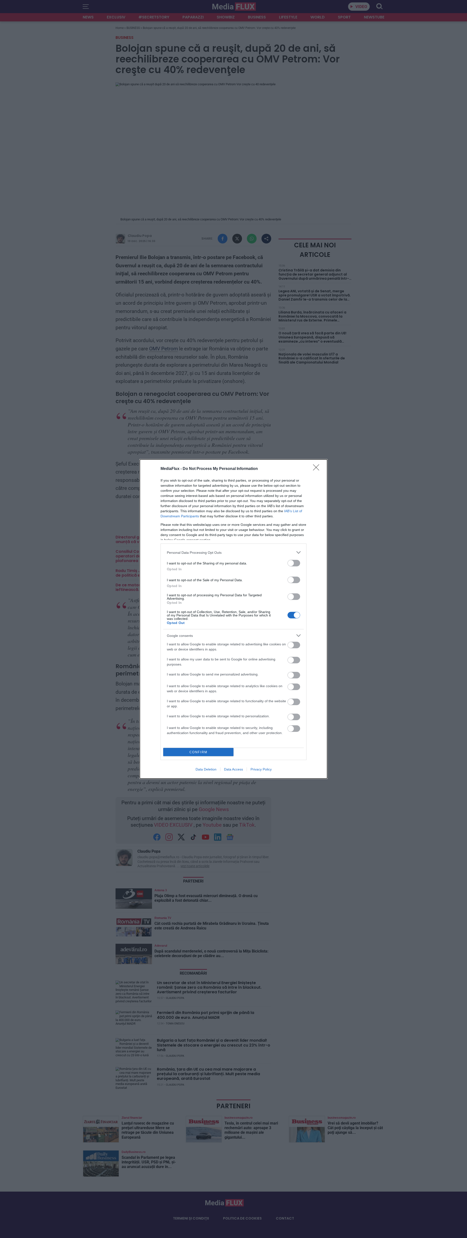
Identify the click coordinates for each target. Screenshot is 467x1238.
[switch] (293, 563)
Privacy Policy (261, 769)
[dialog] (233, 619)
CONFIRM (198, 752)
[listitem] (233, 552)
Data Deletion (206, 769)
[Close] (317, 469)
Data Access (233, 769)
